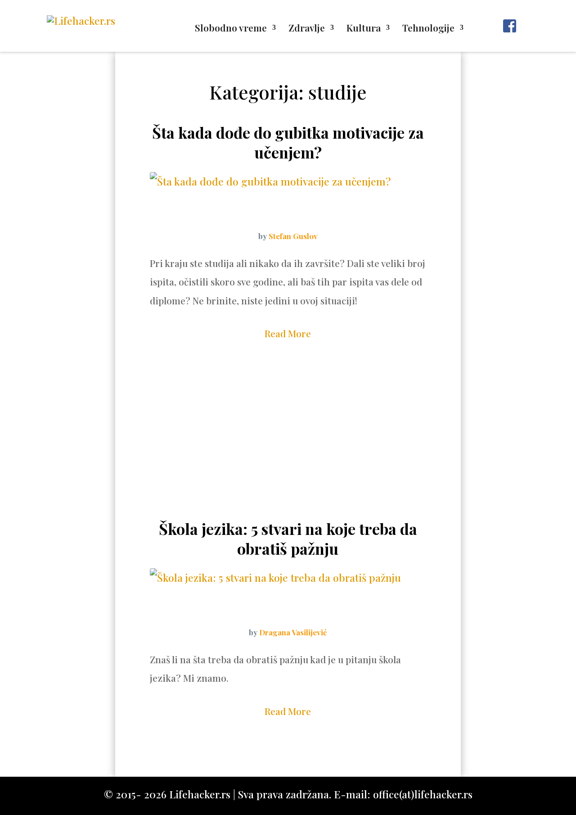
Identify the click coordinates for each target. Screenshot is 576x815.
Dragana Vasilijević (293, 632)
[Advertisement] (288, 447)
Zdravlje (306, 29)
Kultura (363, 29)
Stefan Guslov (293, 236)
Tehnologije (428, 29)
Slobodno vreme (231, 29)
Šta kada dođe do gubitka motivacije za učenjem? (288, 142)
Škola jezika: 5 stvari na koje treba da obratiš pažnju (288, 538)
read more (288, 333)
